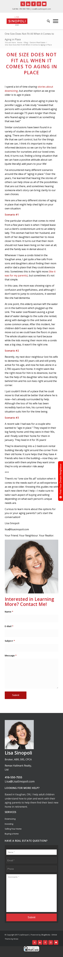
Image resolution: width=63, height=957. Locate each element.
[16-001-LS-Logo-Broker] (22, 21)
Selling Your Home (13, 828)
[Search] (47, 21)
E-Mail (9, 626)
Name (9, 611)
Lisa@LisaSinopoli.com (20, 781)
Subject (10, 640)
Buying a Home (12, 833)
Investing (9, 823)
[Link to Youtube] (44, 4)
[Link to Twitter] (22, 4)
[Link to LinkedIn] (28, 4)
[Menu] (54, 21)
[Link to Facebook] (33, 4)
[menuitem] (47, 21)
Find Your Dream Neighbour (60, 479)
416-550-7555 (24, 9)
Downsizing (10, 818)
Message (11, 655)
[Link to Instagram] (39, 4)
